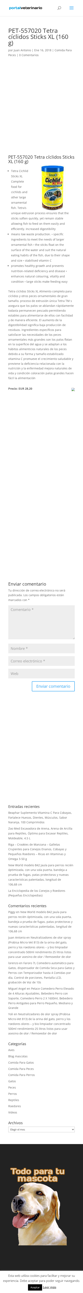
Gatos (12, 1081)
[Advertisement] (41, 111)
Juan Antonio (22, 50)
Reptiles (13, 1100)
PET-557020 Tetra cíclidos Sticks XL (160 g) (41, 159)
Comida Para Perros (21, 1075)
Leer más (49, 1287)
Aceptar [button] (35, 1287)
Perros (12, 1094)
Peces (12, 1087)
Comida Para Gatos (21, 1062)
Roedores (14, 1106)
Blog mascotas (18, 1056)
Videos (12, 1112)
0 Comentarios (29, 55)
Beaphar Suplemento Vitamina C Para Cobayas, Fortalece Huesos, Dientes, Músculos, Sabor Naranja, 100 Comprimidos (40, 817)
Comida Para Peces (21, 1069)
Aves (11, 1050)
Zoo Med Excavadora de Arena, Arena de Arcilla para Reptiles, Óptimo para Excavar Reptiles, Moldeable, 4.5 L (40, 833)
